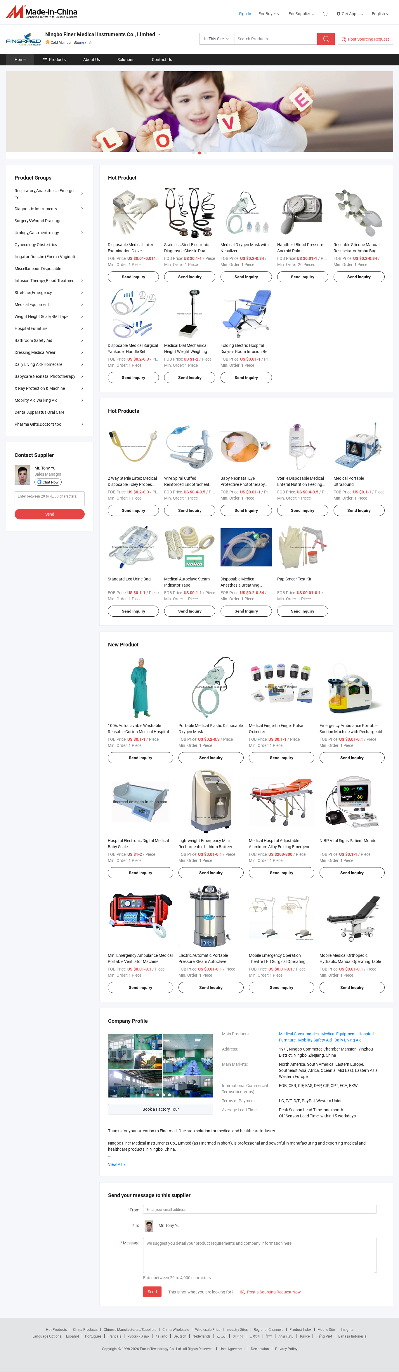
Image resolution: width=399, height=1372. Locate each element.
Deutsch (180, 1336)
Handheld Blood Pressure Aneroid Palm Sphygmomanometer (300, 251)
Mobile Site (326, 1329)
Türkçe (304, 1336)
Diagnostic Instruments (36, 208)
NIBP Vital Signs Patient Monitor (349, 840)
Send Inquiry (133, 276)
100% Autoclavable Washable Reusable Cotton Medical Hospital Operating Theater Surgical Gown (138, 731)
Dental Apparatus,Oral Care (39, 412)
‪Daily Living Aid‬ (348, 1040)
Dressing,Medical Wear (35, 352)
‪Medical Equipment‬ (338, 1034)
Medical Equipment (32, 304)
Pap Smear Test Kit (294, 579)
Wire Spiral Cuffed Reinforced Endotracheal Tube (186, 484)
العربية (221, 1336)
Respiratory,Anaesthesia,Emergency (45, 193)
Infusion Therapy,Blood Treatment (45, 280)
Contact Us (162, 59)
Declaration (260, 1348)
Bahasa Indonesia (352, 1336)
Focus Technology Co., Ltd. (161, 1348)
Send (152, 1291)
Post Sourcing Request (368, 39)
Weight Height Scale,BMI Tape (41, 316)
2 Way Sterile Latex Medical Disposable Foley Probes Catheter (132, 484)
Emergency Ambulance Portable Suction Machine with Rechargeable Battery (352, 731)
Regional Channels (268, 1329)
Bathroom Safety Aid (33, 340)
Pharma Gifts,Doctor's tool (38, 424)
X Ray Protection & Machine (40, 388)
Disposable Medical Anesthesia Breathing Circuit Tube (240, 585)
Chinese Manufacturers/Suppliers (130, 1329)
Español (72, 1336)
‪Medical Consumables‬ (299, 1034)
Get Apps (350, 13)
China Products (85, 1329)
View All (115, 1164)
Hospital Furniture (31, 328)
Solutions (125, 59)
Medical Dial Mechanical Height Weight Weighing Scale (185, 351)
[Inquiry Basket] (326, 13)
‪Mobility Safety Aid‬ (315, 1040)
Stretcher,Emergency (33, 292)
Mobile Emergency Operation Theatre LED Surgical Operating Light (277, 961)
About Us (91, 59)
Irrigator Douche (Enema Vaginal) (45, 256)
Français (114, 1336)
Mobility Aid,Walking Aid (36, 400)
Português (93, 1336)
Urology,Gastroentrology (37, 232)
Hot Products (56, 1329)
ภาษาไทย (285, 1336)
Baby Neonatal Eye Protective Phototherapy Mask (243, 484)
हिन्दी (269, 1336)
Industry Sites (237, 1329)
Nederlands (201, 1336)
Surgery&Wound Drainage (38, 220)
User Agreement (232, 1348)
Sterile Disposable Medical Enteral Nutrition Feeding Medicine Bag (300, 484)
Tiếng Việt (324, 1336)
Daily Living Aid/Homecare (38, 364)
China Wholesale (175, 1329)
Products (57, 59)
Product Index (300, 1329)
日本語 (254, 1336)
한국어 (238, 1336)
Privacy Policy (286, 1348)
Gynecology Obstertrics (36, 244)
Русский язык (138, 1336)
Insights (347, 1329)
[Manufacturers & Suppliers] (43, 11)
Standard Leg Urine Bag (129, 579)
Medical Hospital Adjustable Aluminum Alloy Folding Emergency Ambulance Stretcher (280, 846)
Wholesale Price (207, 1329)
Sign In (245, 13)
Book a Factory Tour (161, 1109)
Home (20, 59)
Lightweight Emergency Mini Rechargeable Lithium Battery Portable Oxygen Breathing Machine (211, 846)
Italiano (161, 1336)
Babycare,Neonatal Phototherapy (45, 376)
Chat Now (50, 482)
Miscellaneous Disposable (38, 268)
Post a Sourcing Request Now (270, 1292)
